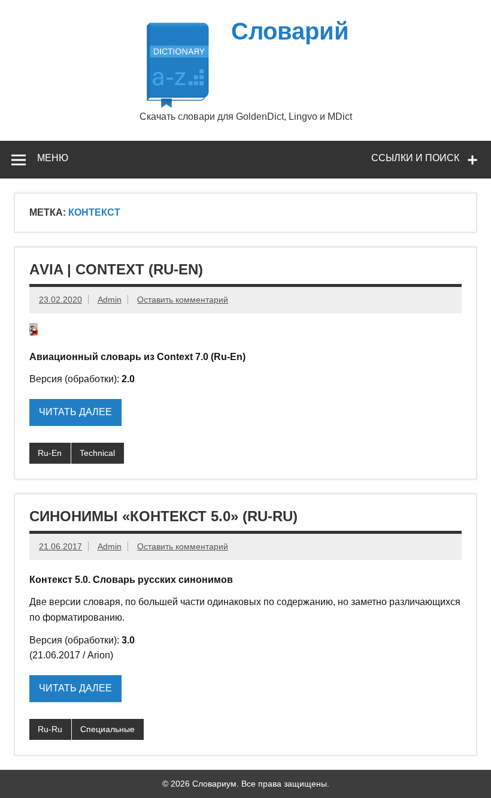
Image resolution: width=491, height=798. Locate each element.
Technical (97, 453)
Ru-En (50, 453)
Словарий (290, 31)
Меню (52, 158)
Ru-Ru (50, 729)
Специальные (107, 729)
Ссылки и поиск (415, 158)
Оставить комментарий (182, 299)
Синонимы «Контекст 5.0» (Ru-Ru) (163, 516)
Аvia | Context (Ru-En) (116, 269)
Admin (110, 299)
